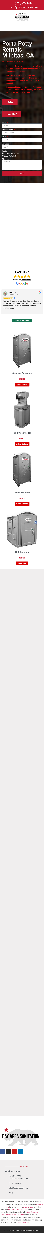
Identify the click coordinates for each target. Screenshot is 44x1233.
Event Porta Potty (10, 156)
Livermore (12, 1215)
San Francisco (32, 1212)
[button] (22, 26)
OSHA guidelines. (22, 1222)
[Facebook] (2, 1151)
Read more (22, 563)
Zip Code (5, 144)
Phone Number (8, 130)
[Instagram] (8, 1151)
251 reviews (26, 280)
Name (4, 122)
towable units (28, 1207)
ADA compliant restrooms (17, 1210)
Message (5, 159)
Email (4, 137)
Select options (22, 384)
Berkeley (4, 1215)
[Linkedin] (20, 1151)
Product (5, 151)
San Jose (20, 1215)
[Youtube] (14, 1151)
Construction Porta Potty (13, 153)
